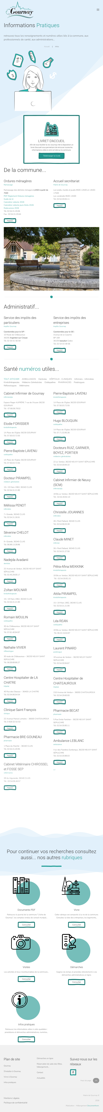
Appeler (10, 220)
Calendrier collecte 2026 (14, 202)
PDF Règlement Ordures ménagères (19, 196)
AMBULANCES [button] (29, 379)
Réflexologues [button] (10, 385)
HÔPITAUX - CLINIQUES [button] (60, 379)
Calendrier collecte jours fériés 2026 (19, 205)
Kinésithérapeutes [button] (11, 382)
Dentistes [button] (42, 379)
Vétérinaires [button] (24, 385)
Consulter (26, 924)
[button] (98, 9)
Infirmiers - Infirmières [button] (84, 379)
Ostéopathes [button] (50, 382)
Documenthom (93, 1105)
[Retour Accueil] (19, 9)
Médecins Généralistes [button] (32, 382)
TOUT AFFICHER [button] (11, 379)
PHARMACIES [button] (64, 382)
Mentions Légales (11, 1098)
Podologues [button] (79, 382)
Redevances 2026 (11, 208)
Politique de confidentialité (15, 1102)
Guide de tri (8, 199)
